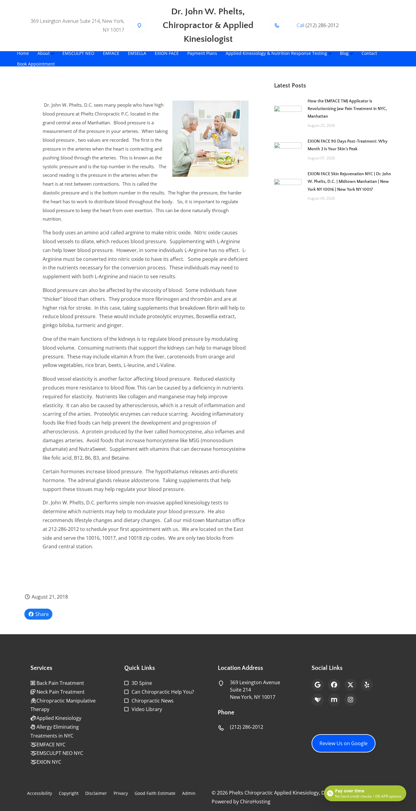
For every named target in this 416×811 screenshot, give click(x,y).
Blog (344, 53)
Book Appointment (36, 64)
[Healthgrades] (318, 700)
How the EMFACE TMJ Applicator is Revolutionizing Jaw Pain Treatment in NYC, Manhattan (347, 109)
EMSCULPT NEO (78, 53)
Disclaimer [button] (96, 793)
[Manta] (334, 700)
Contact (369, 53)
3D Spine (142, 683)
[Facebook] (334, 685)
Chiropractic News (153, 700)
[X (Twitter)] (350, 685)
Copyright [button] (69, 793)
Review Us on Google (343, 743)
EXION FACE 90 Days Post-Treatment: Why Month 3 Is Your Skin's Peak (347, 145)
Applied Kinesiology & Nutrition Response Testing (276, 53)
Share (41, 614)
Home (23, 53)
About (43, 53)
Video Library (147, 709)
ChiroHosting (255, 801)
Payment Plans (202, 53)
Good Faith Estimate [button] (155, 793)
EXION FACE (167, 53)
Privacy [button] (121, 793)
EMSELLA (137, 53)
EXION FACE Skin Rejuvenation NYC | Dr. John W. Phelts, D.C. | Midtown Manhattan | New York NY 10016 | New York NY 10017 (349, 182)
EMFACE (111, 53)
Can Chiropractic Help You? (163, 691)
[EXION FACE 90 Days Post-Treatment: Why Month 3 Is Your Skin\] (287, 149)
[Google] (318, 685)
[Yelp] (367, 685)
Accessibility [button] (39, 793)
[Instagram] (350, 700)
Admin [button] (189, 793)
